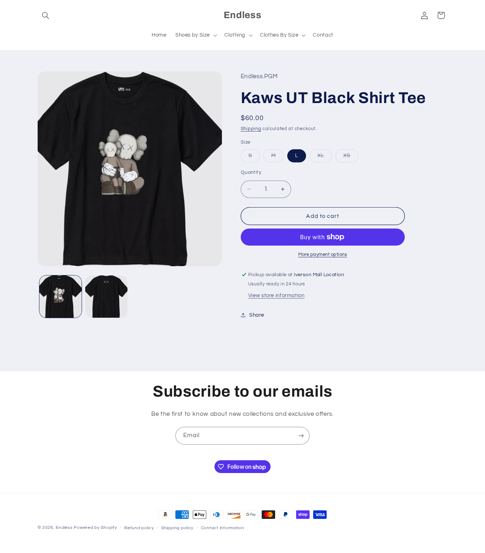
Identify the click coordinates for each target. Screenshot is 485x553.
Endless (64, 528)
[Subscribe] (301, 435)
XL (324, 157)
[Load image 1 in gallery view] (60, 296)
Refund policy (139, 528)
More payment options (322, 254)
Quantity (251, 172)
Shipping (251, 129)
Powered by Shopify (95, 528)
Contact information (222, 528)
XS (350, 157)
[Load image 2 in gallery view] (106, 296)
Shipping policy (177, 528)
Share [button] (256, 315)
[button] (46, 15)
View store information (276, 295)
